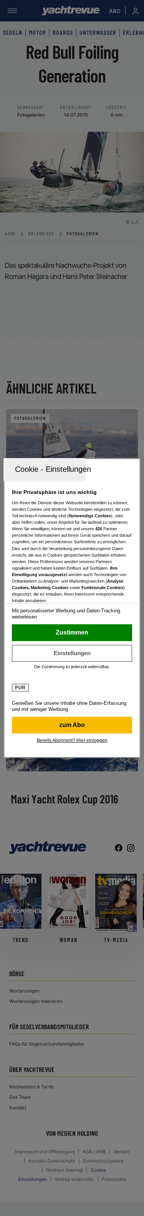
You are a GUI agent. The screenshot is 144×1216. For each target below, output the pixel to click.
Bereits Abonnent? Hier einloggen (72, 740)
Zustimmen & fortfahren (72, 632)
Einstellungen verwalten (72, 653)
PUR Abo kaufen (72, 725)
